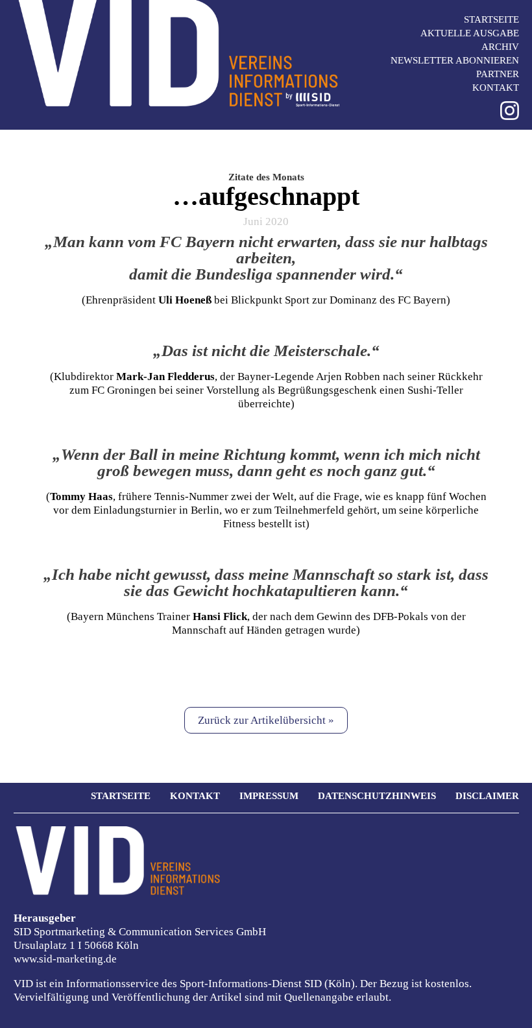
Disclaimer (487, 796)
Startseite (491, 19)
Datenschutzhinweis (377, 796)
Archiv (500, 47)
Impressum (268, 796)
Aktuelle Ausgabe (469, 33)
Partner (497, 74)
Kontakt (495, 87)
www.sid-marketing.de (65, 959)
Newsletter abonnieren (455, 60)
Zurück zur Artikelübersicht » (266, 720)
